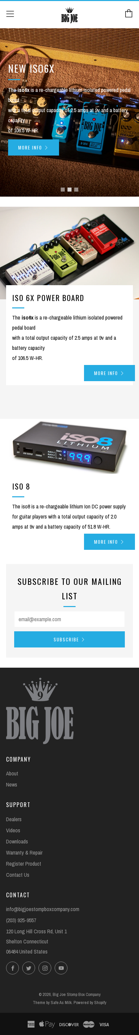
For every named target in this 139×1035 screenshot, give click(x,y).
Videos (13, 830)
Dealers (14, 819)
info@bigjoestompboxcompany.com (42, 909)
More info (30, 147)
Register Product (23, 863)
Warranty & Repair (24, 852)
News (11, 784)
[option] (69, 112)
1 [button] (63, 190)
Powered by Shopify (90, 1002)
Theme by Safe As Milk (52, 1002)
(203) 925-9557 (21, 920)
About (12, 773)
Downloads (17, 841)
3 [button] (76, 190)
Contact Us (17, 874)
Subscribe (66, 639)
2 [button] (69, 190)
